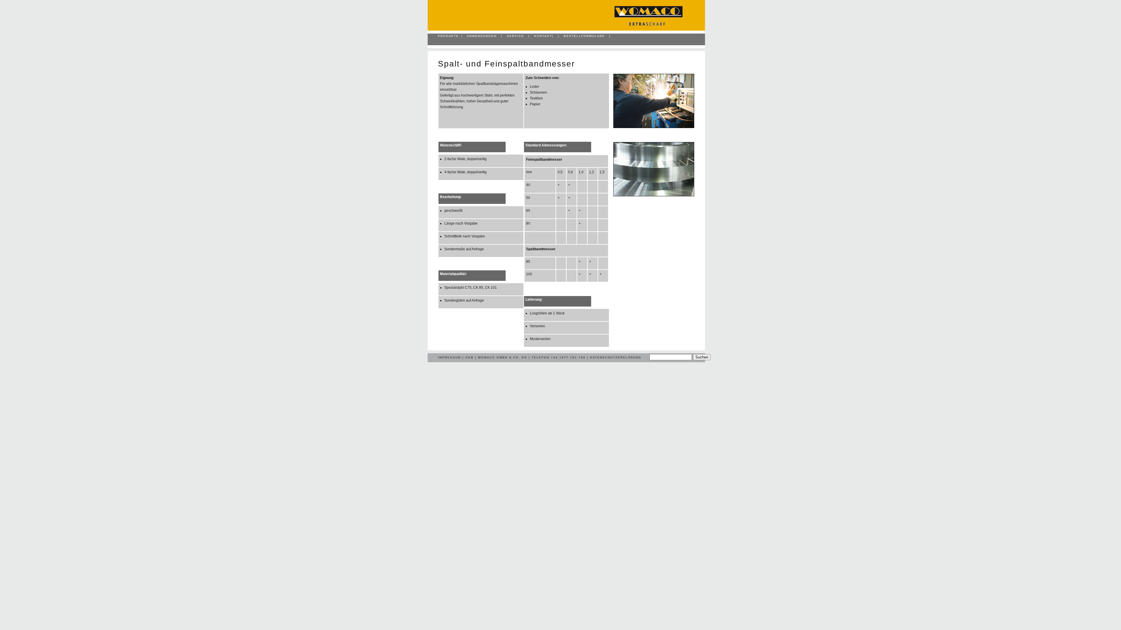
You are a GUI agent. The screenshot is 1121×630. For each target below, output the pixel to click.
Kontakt (543, 36)
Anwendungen (482, 36)
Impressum (449, 357)
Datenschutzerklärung (615, 357)
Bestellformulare (584, 36)
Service (515, 36)
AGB (469, 357)
